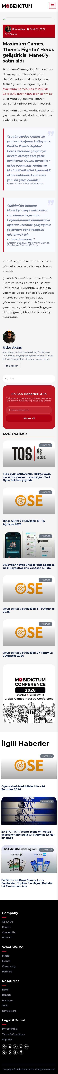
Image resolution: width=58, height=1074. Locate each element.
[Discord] (21, 1052)
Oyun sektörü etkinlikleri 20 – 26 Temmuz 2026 (23, 788)
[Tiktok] (15, 1052)
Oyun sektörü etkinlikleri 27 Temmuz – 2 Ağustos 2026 (29, 654)
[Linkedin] (10, 1046)
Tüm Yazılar (12, 366)
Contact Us (8, 932)
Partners (7, 971)
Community (9, 966)
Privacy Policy (10, 1029)
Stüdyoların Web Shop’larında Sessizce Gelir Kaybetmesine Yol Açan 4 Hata (29, 566)
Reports (6, 995)
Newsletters (9, 1011)
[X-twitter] (15, 1046)
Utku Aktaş (12, 347)
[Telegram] (4, 1052)
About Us (7, 921)
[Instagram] (21, 1046)
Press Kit (7, 937)
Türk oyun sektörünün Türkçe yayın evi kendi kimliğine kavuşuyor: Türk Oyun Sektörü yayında (27, 477)
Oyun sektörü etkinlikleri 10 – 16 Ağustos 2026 (24, 522)
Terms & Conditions (13, 1034)
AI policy (7, 1039)
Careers (6, 927)
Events (6, 961)
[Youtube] (26, 1046)
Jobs (5, 1005)
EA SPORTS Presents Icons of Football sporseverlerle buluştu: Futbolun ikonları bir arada (28, 834)
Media (5, 955)
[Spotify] (10, 1052)
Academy (7, 1000)
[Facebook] (4, 1046)
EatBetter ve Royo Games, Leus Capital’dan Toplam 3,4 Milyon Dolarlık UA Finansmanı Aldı (26, 883)
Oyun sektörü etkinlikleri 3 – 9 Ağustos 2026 (28, 610)
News (5, 989)
